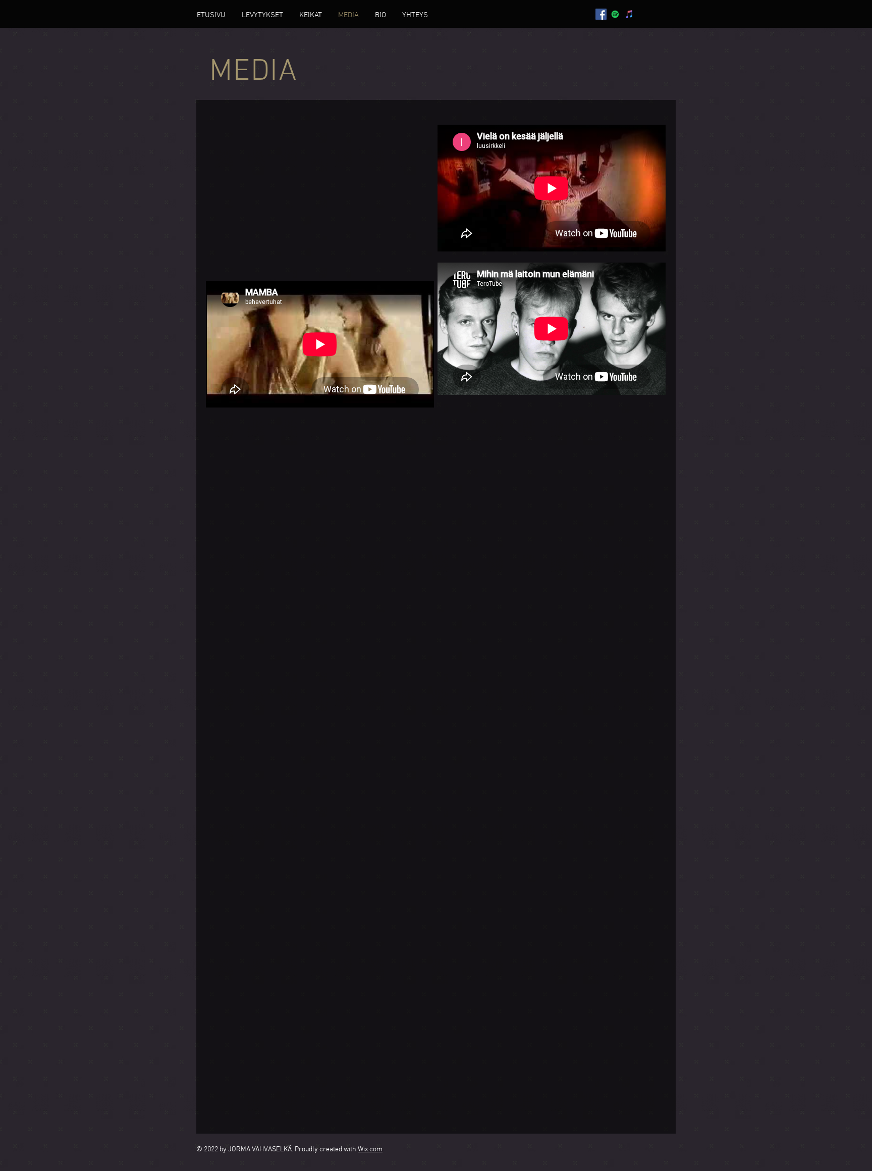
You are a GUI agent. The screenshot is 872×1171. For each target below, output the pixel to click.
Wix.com (370, 1149)
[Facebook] (601, 14)
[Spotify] (615, 14)
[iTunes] (629, 14)
